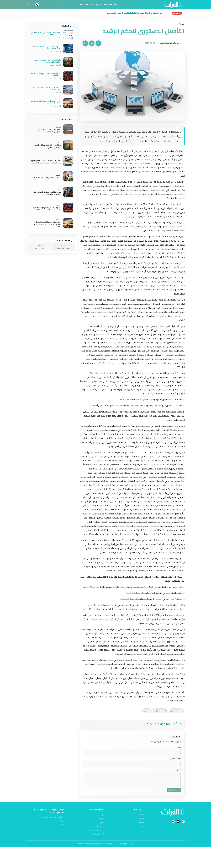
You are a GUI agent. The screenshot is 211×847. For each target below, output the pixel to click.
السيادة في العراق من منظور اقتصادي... (47, 177)
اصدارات (98, 4)
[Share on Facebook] (98, 43)
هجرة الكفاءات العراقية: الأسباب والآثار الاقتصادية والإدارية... (47, 193)
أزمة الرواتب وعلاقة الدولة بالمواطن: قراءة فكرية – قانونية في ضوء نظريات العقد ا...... (47, 224)
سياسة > (180, 24)
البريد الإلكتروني (175, 758)
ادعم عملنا (99, 826)
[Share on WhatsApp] (85, 43)
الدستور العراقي (160, 710)
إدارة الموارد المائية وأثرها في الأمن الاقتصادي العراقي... (48, 146)
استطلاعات (89, 4)
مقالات (141, 814)
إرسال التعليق (173, 790)
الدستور (146, 710)
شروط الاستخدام (97, 834)
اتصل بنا (101, 822)
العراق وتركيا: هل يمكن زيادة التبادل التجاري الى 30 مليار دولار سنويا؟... (48, 130)
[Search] (32, 5)
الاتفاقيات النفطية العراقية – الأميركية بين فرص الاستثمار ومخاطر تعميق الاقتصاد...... (45, 162)
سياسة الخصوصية (97, 830)
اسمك (178, 747)
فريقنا (101, 818)
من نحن (101, 814)
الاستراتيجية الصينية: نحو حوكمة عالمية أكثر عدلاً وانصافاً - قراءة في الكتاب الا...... (46, 208)
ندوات (80, 4)
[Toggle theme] (28, 5)
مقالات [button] (109, 4)
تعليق (178, 769)
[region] (105, 13)
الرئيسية (117, 4)
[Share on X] (92, 43)
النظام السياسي (176, 710)
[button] (96, 13)
